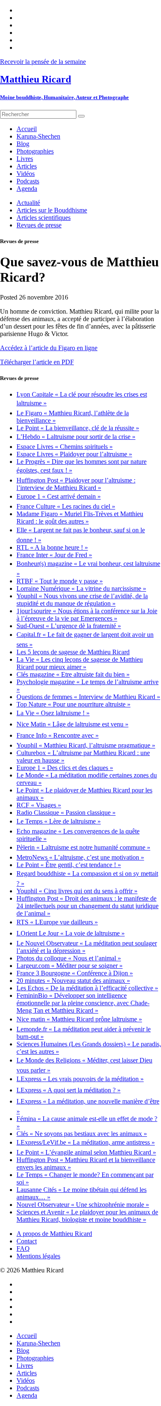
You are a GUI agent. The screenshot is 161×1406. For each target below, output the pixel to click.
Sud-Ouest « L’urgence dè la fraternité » (69, 625)
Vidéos (26, 1380)
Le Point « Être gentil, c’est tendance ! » (69, 864)
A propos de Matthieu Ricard (54, 1233)
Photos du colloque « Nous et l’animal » (69, 958)
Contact (27, 1241)
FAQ (23, 1248)
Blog (23, 1350)
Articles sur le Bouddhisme (52, 210)
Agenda (27, 1395)
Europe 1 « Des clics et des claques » (65, 767)
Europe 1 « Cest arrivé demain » (59, 496)
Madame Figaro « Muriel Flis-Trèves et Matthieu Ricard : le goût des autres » (80, 517)
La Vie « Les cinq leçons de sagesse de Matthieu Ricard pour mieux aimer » (80, 663)
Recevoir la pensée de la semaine (43, 61)
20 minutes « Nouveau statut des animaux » (73, 980)
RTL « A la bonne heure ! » (52, 547)
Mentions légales (38, 1256)
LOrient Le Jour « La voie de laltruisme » (71, 933)
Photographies (35, 1358)
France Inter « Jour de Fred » (54, 554)
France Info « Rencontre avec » (58, 735)
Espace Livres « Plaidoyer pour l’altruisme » (74, 454)
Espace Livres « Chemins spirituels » (65, 446)
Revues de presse (39, 225)
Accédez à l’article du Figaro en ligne (48, 347)
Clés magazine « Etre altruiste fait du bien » (73, 674)
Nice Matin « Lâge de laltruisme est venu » (72, 724)
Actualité (28, 202)
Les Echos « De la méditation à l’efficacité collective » (87, 988)
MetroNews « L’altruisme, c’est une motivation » (80, 857)
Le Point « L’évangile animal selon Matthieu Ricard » (86, 1152)
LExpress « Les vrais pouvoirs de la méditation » (80, 1078)
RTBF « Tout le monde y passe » (60, 581)
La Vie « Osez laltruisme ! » (53, 712)
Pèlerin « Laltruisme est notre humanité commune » (83, 847)
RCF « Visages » (39, 805)
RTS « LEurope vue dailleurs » (57, 922)
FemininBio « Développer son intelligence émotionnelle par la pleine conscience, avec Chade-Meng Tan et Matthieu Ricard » (83, 1003)
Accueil (27, 1335)
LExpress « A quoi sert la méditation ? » (69, 1090)
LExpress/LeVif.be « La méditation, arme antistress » (86, 1142)
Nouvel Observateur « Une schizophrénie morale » (83, 1204)
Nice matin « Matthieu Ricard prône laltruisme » (79, 1019)
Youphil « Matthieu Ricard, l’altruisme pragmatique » (86, 745)
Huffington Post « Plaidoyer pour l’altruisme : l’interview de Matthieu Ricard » (76, 484)
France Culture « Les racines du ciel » (66, 506)
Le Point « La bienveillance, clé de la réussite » (78, 427)
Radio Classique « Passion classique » (66, 812)
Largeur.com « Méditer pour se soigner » (70, 965)
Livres (25, 1365)
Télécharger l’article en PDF (37, 362)
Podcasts (28, 1387)
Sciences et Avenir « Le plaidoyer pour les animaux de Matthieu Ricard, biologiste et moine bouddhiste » (87, 1216)
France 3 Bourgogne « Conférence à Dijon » (75, 973)
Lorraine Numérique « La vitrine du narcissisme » (81, 588)
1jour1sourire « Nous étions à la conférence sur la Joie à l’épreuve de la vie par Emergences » (87, 614)
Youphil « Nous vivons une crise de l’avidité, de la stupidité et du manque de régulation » (82, 599)
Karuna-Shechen (38, 1343)
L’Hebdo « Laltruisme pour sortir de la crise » (76, 436)
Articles (27, 1373)
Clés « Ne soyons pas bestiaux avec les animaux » (82, 1133)
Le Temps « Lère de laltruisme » (59, 821)
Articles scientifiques (44, 217)
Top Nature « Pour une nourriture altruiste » (73, 704)
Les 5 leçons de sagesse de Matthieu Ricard (73, 651)
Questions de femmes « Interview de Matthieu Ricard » (88, 696)
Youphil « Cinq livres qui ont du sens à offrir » (77, 890)
